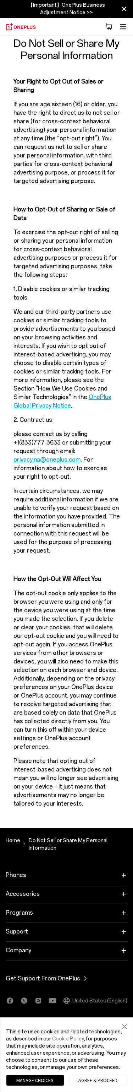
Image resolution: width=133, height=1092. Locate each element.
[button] (124, 1025)
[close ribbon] (124, 9)
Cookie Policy (68, 1039)
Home (13, 841)
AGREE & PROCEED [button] (97, 1080)
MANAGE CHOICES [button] (35, 1080)
